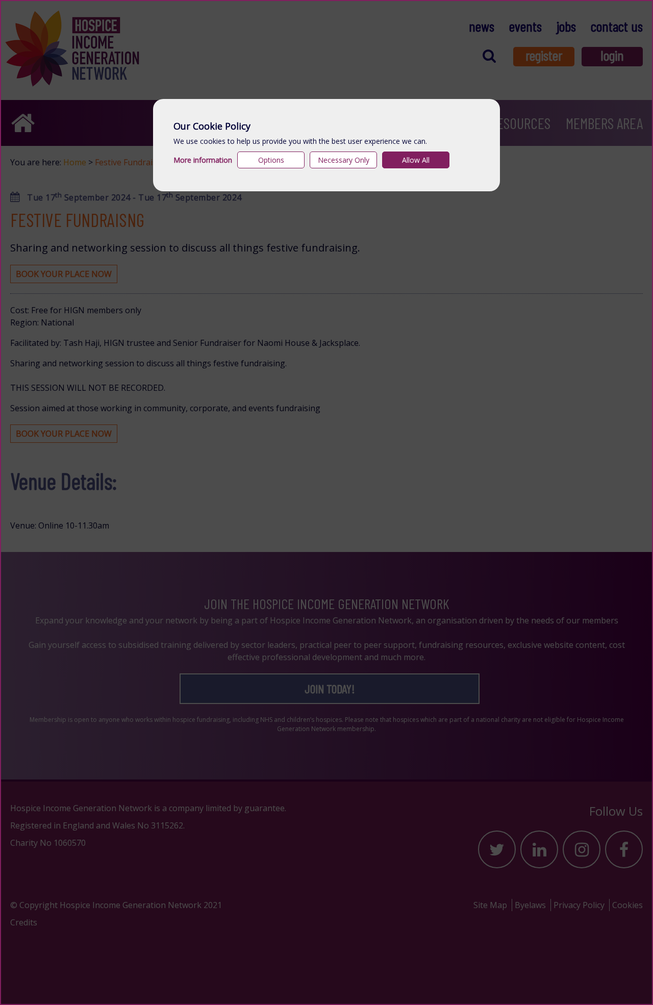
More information (202, 160)
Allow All (416, 160)
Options (271, 160)
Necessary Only (343, 160)
